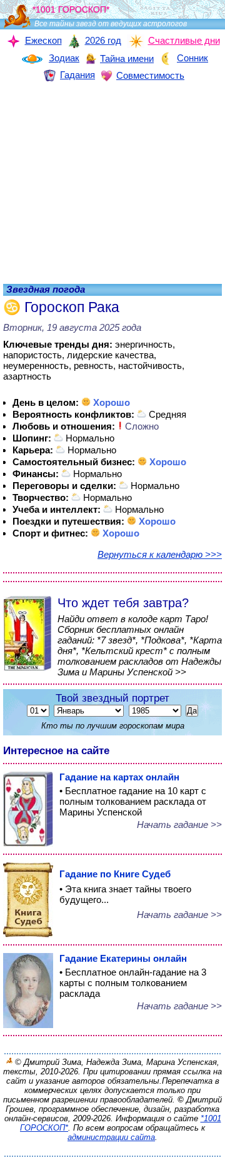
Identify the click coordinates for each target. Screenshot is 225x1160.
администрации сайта (111, 1137)
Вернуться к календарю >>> (160, 554)
